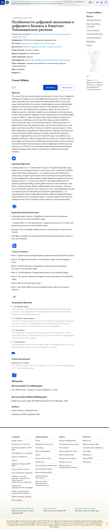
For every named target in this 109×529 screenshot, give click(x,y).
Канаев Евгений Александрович (58, 60)
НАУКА (62, 437)
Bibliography (91, 41)
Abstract (90, 16)
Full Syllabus (50, 87)
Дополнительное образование (46, 465)
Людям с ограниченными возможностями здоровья (20, 492)
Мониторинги (64, 448)
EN (93, 2)
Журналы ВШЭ (88, 458)
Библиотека (87, 440)
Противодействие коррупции (22, 473)
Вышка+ (38, 455)
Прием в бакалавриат (42, 451)
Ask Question (67, 88)
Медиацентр (87, 455)
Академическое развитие (68, 458)
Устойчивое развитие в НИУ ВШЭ (21, 449)
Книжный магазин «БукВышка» (93, 448)
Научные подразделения (67, 440)
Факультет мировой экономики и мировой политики (42, 47)
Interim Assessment (94, 37)
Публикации (87, 462)
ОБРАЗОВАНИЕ (41, 437)
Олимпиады (39, 448)
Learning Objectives (94, 20)
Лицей (37, 440)
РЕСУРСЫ (87, 437)
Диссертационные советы (68, 451)
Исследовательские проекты (69, 444)
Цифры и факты (17, 440)
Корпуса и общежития (19, 457)
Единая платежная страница (21, 497)
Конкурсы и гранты (65, 462)
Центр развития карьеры (44, 469)
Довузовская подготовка (44, 444)
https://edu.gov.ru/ (49, 508)
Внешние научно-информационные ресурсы (68, 466)
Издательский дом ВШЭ (91, 444)
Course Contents (93, 30)
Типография (87, 451)
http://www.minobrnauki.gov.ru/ (22, 508)
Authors (89, 45)
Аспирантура (39, 462)
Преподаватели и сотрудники (22, 453)
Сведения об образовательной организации (22, 487)
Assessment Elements (95, 34)
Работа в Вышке (17, 500)
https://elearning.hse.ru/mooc (85, 508)
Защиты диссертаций (66, 455)
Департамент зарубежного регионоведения (38, 43)
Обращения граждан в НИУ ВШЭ (21, 465)
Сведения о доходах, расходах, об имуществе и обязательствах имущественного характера (21, 479)
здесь (20, 523)
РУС (90, 2)
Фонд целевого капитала (20, 469)
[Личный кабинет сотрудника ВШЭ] (101, 2)
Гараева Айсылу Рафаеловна (35, 60)
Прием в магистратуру (43, 458)
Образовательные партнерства (41, 477)
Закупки (14, 460)
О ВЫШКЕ (16, 437)
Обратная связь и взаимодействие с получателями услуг (42, 483)
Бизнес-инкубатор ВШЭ (43, 472)
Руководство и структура (21, 444)
